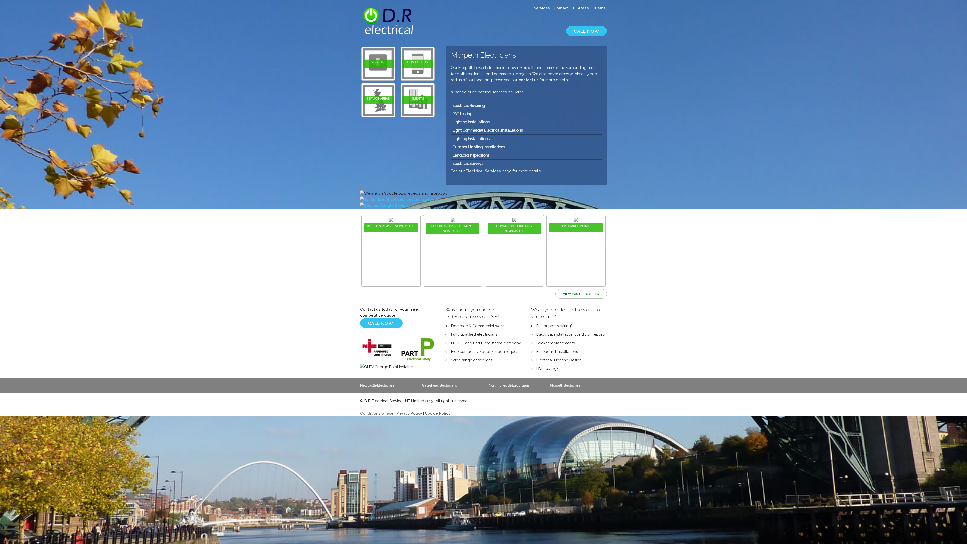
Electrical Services (483, 171)
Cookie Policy (438, 413)
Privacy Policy (409, 413)
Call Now (586, 31)
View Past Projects (581, 294)
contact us (528, 80)
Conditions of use (377, 413)
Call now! (381, 323)
